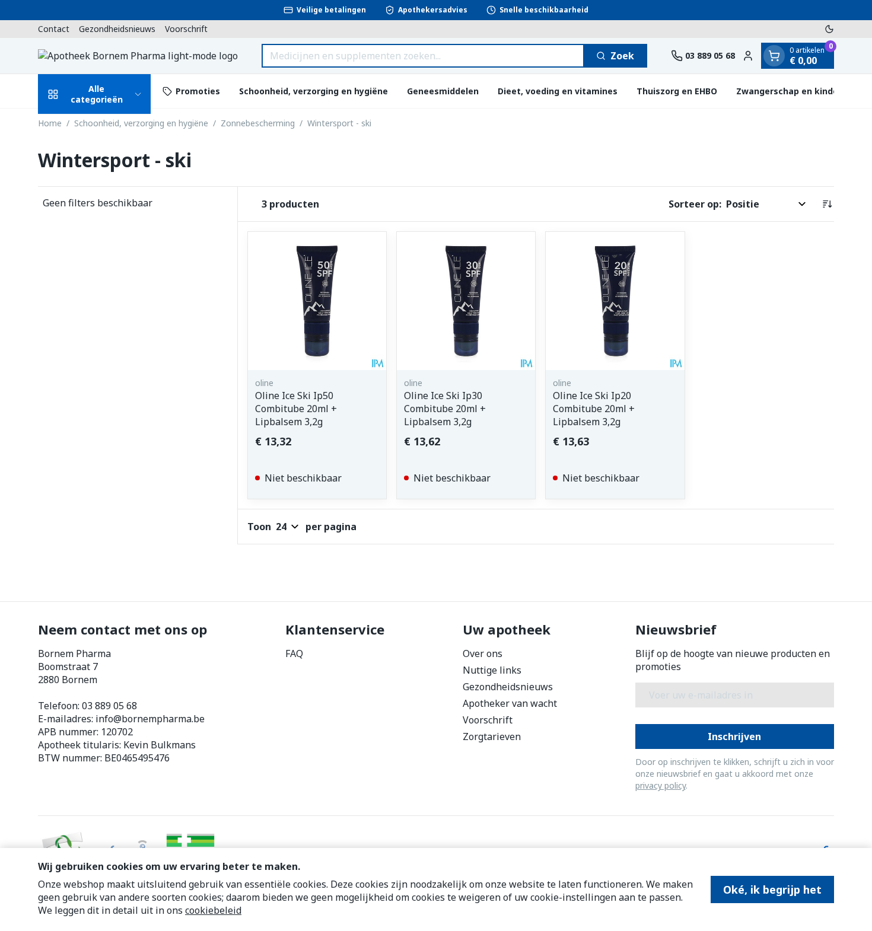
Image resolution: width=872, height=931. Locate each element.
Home (50, 123)
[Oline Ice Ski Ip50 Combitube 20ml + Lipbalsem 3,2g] (317, 301)
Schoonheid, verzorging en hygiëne (313, 91)
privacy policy (660, 785)
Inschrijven (734, 736)
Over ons (482, 653)
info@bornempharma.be (150, 718)
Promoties (198, 91)
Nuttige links (492, 670)
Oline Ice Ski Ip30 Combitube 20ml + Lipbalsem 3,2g (445, 408)
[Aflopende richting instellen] (827, 204)
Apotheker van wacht (510, 703)
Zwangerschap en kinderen (794, 91)
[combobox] (423, 56)
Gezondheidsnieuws (117, 28)
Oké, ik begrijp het (772, 889)
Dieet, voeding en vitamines (558, 91)
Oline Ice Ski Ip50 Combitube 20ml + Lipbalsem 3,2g (296, 408)
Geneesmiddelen (443, 91)
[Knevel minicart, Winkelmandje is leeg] (774, 55)
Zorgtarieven (492, 736)
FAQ (294, 653)
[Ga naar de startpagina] (138, 55)
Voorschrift (186, 28)
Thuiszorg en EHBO (677, 91)
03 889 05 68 (109, 705)
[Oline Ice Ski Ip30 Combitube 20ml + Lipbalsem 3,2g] (466, 301)
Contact (53, 28)
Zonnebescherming (258, 123)
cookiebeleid (213, 910)
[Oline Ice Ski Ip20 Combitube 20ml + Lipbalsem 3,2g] (615, 301)
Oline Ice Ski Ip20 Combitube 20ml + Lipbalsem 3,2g (594, 408)
